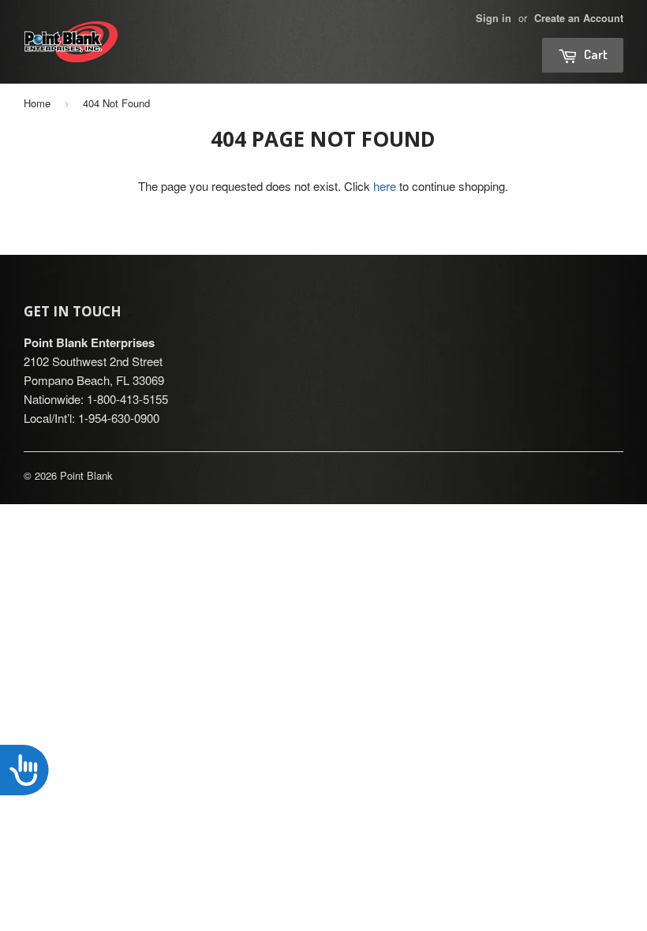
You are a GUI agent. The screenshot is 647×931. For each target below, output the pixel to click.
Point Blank (86, 475)
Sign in (493, 18)
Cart (595, 54)
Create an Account (578, 18)
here (384, 186)
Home (37, 102)
